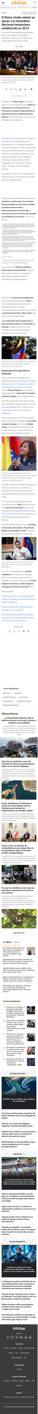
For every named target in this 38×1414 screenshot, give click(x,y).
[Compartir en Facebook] (11, 89)
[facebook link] (8, 1337)
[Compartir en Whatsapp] (6, 89)
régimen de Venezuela (24, 701)
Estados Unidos (29, 1348)
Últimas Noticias (16, 1357)
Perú (16, 1353)
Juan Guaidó (23, 697)
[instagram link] (16, 1337)
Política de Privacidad (27, 1397)
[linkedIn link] (30, 1337)
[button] (3, 3)
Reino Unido (6, 693)
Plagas (12, 7)
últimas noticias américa (10, 705)
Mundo (4, 13)
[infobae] (19, 3)
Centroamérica (24, 1353)
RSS (25, 1357)
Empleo (19, 1369)
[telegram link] (25, 1337)
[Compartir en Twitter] (16, 89)
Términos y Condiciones (11, 1397)
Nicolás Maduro (8, 701)
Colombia (14, 1348)
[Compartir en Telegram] (25, 89)
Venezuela (18, 693)
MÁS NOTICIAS (19, 933)
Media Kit (19, 1385)
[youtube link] (21, 1337)
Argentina (6, 1381)
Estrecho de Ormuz (21, 7)
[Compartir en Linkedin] (20, 89)
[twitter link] (12, 1337)
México (11, 1353)
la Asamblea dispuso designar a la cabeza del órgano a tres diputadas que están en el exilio (19, 384)
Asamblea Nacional (9, 697)
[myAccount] (34, 2)
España (20, 1348)
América (6, 1348)
